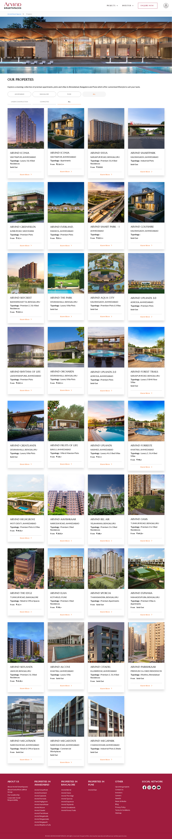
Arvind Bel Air (66, 790)
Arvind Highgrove (41, 801)
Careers (118, 795)
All (94, 94)
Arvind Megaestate (42, 819)
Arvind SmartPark (41, 790)
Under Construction (19, 102)
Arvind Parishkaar (41, 813)
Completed (44, 102)
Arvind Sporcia (66, 799)
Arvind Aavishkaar (41, 804)
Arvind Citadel (40, 810)
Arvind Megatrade (41, 816)
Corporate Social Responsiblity (14, 799)
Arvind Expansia (67, 801)
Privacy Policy (120, 807)
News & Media (120, 801)
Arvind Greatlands (68, 807)
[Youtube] (159, 787)
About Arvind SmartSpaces (18, 787)
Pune (69, 94)
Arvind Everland (41, 793)
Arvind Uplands (40, 796)
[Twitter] (154, 787)
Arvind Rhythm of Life (43, 825)
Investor (126, 5)
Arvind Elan (92, 790)
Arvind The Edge (67, 796)
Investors (118, 792)
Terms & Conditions (122, 810)
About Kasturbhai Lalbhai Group (17, 790)
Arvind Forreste (40, 799)
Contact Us (119, 789)
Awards (118, 798)
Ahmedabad (19, 94)
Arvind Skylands (67, 804)
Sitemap (118, 813)
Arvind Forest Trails (68, 810)
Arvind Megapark (41, 822)
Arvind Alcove (40, 807)
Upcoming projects (122, 787)
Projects (111, 5)
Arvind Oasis (66, 793)
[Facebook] (144, 787)
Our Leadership (14, 795)
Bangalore (44, 94)
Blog (116, 804)
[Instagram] (149, 787)
